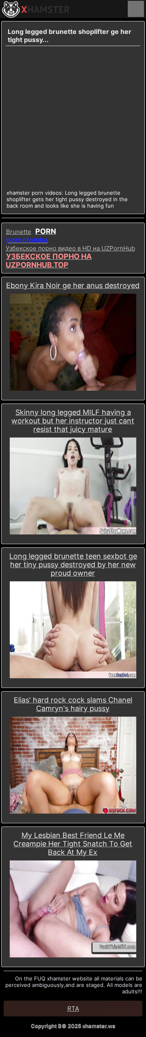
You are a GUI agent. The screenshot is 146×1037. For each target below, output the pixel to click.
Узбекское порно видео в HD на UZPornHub (70, 248)
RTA (73, 1008)
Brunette (18, 232)
